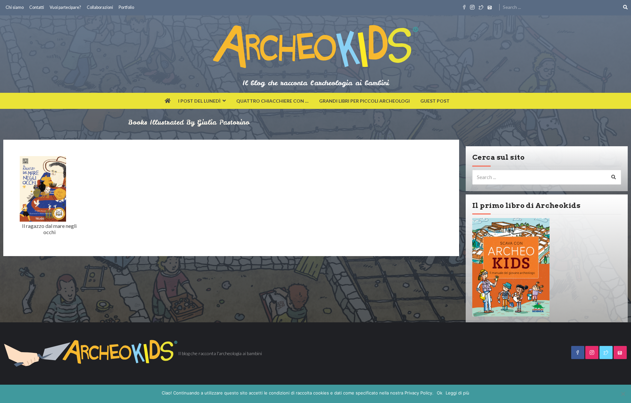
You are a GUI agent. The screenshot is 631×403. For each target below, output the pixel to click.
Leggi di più (457, 392)
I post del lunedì (199, 101)
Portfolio (126, 7)
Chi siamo (15, 7)
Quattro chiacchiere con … (272, 101)
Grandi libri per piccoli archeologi (364, 101)
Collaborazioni (100, 7)
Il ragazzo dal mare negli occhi (49, 229)
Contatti (36, 7)
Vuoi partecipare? (65, 7)
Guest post (435, 101)
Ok (439, 392)
